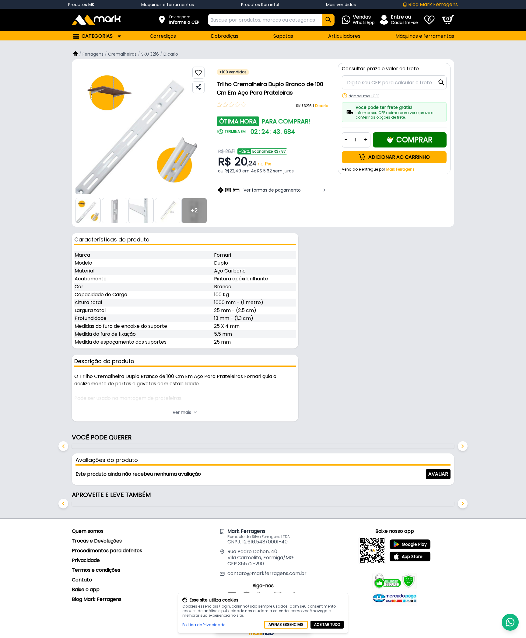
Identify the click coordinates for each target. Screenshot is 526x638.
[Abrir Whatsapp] (510, 622)
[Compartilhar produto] (198, 87)
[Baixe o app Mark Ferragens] (372, 550)
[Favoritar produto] (198, 73)
